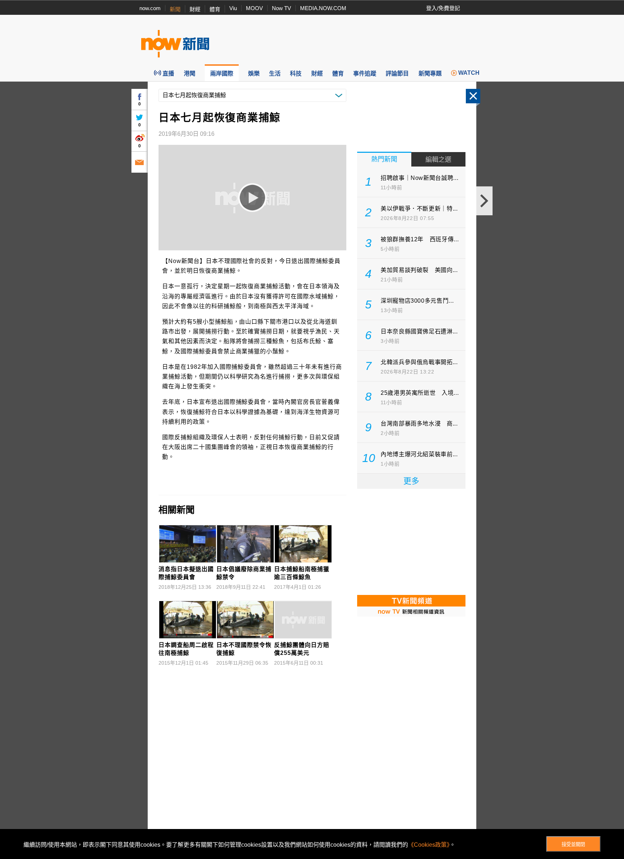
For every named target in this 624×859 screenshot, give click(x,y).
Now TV (281, 8)
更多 (411, 480)
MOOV (254, 8)
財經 (195, 9)
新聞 (175, 9)
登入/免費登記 (443, 8)
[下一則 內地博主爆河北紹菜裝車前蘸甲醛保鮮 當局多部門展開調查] (484, 200)
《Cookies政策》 (429, 845)
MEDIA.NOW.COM (323, 8)
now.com (150, 8)
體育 (214, 9)
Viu (233, 8)
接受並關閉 (573, 844)
